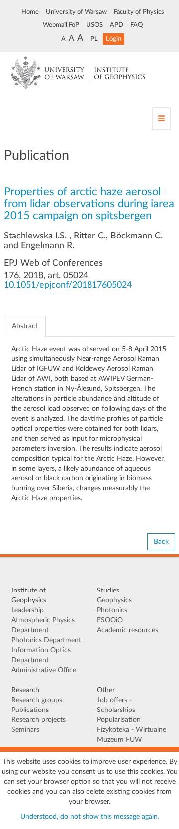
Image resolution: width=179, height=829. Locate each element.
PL (94, 39)
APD (116, 25)
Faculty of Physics (139, 12)
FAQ (136, 25)
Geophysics (114, 600)
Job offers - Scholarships (116, 705)
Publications (30, 710)
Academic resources (127, 630)
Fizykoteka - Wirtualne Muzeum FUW (131, 734)
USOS (94, 25)
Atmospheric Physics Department (43, 625)
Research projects (38, 719)
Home (30, 12)
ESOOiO (110, 620)
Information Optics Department (41, 655)
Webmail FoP (61, 25)
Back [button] (161, 541)
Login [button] (113, 39)
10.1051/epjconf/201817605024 (68, 285)
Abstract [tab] (25, 326)
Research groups (36, 700)
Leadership (27, 610)
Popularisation (119, 719)
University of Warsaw (76, 12)
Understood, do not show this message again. (89, 816)
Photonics (112, 610)
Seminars (25, 729)
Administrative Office (43, 670)
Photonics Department (46, 640)
